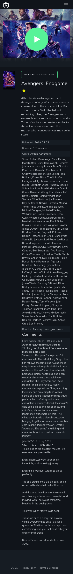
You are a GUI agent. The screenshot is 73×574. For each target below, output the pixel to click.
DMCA (14, 567)
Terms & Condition (49, 567)
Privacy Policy (29, 567)
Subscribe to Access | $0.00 (39, 74)
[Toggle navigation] (66, 5)
